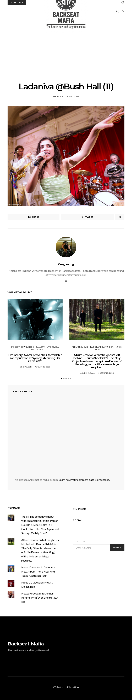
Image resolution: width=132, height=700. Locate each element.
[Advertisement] (66, 50)
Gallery (40, 347)
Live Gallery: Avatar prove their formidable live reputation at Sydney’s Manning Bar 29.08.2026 (35, 358)
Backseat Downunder (22, 347)
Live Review (53, 347)
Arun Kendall (87, 373)
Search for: (79, 542)
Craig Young (74, 96)
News (40, 349)
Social (77, 520)
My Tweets (79, 508)
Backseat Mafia (26, 643)
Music (32, 349)
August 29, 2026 (42, 367)
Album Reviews (80, 347)
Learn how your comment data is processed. (84, 479)
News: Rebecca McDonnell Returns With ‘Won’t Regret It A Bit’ (39, 597)
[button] (123, 11)
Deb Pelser (26, 367)
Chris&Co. (73, 687)
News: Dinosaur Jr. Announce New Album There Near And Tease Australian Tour (38, 571)
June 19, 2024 (57, 96)
